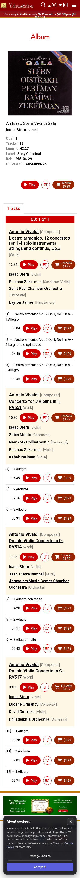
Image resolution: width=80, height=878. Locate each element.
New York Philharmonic (29, 442)
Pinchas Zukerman (25, 281)
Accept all (40, 867)
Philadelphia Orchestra (29, 719)
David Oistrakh (22, 711)
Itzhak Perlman (22, 457)
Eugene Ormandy (23, 704)
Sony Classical (29, 154)
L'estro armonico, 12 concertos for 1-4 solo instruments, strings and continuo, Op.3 (39, 243)
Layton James (21, 302)
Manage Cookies (40, 856)
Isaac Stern (16, 129)
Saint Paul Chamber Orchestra (35, 288)
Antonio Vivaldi (24, 231)
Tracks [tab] (13, 208)
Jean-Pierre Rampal (26, 574)
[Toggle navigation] (74, 5)
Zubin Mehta (20, 434)
